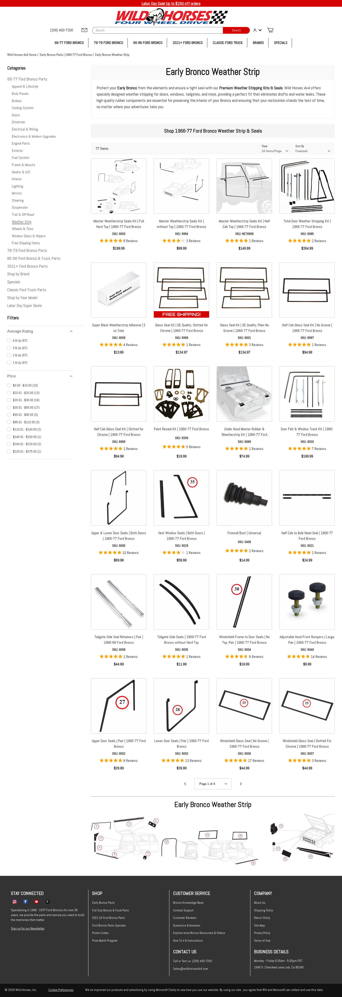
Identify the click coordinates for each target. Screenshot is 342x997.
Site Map (259, 925)
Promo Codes (100, 933)
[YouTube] (36, 901)
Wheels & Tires (22, 228)
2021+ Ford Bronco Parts (27, 266)
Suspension (20, 207)
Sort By (299, 146)
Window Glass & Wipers (29, 235)
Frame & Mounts (23, 164)
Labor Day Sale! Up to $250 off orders (171, 3)
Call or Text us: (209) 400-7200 (192, 961)
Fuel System (20, 157)
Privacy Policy (262, 933)
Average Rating (20, 331)
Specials (13, 281)
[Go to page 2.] (240, 784)
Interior (17, 179)
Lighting (17, 186)
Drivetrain (18, 122)
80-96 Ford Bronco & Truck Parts (33, 258)
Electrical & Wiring (25, 129)
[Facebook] (25, 901)
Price (11, 376)
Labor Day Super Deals (24, 305)
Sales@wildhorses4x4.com (190, 969)
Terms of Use (262, 941)
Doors (16, 115)
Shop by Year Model (22, 297)
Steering (18, 200)
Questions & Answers (186, 925)
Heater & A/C (21, 172)
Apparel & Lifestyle (25, 86)
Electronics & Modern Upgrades (34, 136)
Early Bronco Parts (103, 903)
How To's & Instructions (188, 941)
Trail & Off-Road (23, 214)
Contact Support (183, 910)
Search (236, 30)
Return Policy (262, 918)
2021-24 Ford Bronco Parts (108, 918)
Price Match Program (104, 941)
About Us (259, 903)
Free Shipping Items (26, 242)
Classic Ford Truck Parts (26, 289)
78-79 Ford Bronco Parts (27, 250)
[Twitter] (47, 901)
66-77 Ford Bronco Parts (27, 79)
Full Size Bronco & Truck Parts (110, 910)
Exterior (17, 150)
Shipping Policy (263, 910)
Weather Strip (21, 221)
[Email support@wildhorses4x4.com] (84, 30)
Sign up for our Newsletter (27, 928)
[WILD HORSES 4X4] (171, 16)
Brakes (17, 100)
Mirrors (17, 193)
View (265, 146)
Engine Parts (21, 143)
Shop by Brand (18, 274)
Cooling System (23, 107)
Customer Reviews (184, 918)
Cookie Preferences (61, 990)
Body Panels (20, 93)
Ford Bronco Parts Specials (109, 925)
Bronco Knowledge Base (188, 903)
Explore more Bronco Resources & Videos (199, 933)
